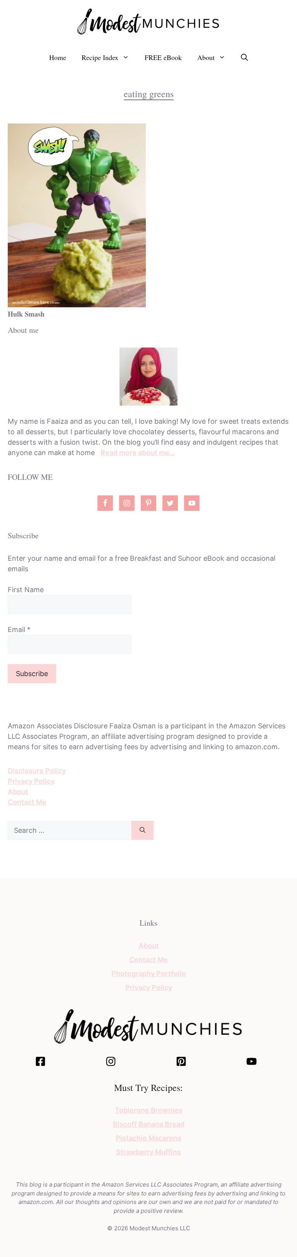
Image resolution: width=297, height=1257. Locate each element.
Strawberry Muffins (148, 1152)
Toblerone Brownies (149, 1110)
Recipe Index (100, 57)
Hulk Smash (26, 314)
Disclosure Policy (37, 771)
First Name (26, 590)
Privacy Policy (31, 781)
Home (57, 57)
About (206, 57)
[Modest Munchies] (148, 21)
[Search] (142, 830)
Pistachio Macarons (148, 1138)
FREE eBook (163, 57)
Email (19, 629)
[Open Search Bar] (244, 57)
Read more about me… (138, 453)
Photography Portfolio (148, 973)
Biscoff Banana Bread (148, 1124)
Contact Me (27, 802)
